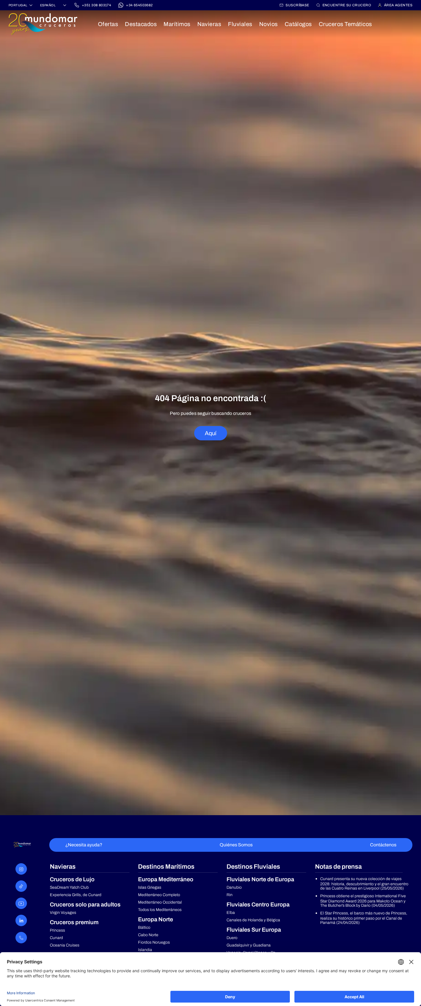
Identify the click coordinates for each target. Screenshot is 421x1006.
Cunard (56, 938)
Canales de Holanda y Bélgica (253, 920)
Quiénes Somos (236, 844)
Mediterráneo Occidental (160, 902)
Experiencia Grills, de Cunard (75, 895)
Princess (57, 930)
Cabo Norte (148, 935)
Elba (231, 912)
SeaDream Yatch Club (69, 887)
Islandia (145, 950)
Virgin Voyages (63, 912)
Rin (230, 895)
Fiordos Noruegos (154, 942)
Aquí (211, 433)
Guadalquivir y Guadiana (249, 945)
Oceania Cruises (64, 945)
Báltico (144, 927)
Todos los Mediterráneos (160, 910)
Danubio (234, 887)
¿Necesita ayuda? (83, 844)
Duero (232, 938)
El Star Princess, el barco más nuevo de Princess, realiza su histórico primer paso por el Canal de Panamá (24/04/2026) (363, 918)
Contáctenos (383, 844)
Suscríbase (297, 5)
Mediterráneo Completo (159, 895)
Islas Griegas (149, 887)
